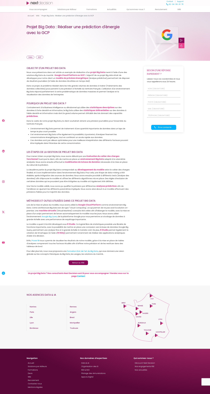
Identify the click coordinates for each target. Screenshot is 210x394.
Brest (72, 317)
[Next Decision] (40, 3)
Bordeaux (34, 328)
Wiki (29, 377)
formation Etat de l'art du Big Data (82, 251)
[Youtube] (3, 242)
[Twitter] (3, 212)
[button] (38, 9)
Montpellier (75, 322)
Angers (73, 312)
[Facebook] (3, 120)
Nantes (33, 306)
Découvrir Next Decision (145, 363)
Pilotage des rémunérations (93, 373)
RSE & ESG (85, 370)
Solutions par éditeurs (37, 366)
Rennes (73, 306)
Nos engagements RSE (144, 366)
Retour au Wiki (78, 262)
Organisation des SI (89, 366)
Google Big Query (49, 216)
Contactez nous (35, 383)
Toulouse (74, 328)
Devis (30, 373)
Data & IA (85, 363)
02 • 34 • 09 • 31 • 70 (175, 4)
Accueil (31, 363)
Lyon (32, 322)
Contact (170, 1)
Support (180, 1)
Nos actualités (141, 370)
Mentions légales (35, 387)
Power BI (35, 240)
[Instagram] (3, 181)
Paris (32, 312)
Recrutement (33, 380)
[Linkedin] (3, 151)
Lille (31, 317)
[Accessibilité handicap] (3, 273)
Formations (33, 370)
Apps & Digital (87, 377)
